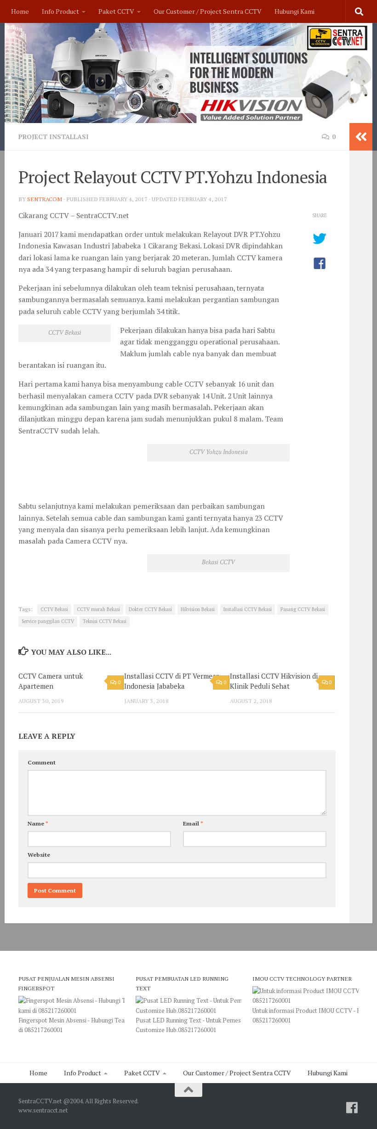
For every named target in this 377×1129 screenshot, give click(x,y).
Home (20, 11)
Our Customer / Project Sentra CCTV (208, 11)
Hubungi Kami (294, 11)
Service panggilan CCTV (48, 621)
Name (38, 823)
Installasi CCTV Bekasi (247, 609)
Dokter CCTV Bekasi (150, 609)
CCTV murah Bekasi (98, 609)
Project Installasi (53, 136)
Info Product (60, 11)
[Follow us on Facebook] (352, 1107)
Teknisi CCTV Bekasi (104, 621)
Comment (42, 762)
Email (193, 823)
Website (39, 855)
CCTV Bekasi (54, 609)
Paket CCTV (116, 11)
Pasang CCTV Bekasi (302, 609)
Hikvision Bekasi (198, 609)
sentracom (44, 199)
